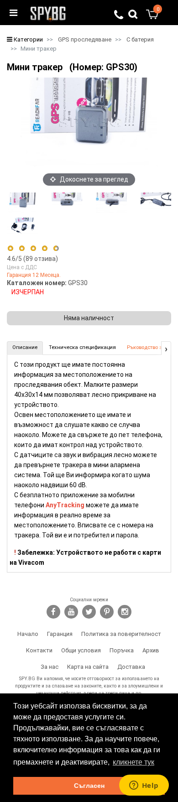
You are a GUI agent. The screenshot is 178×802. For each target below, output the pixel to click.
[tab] (25, 348)
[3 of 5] (33, 248)
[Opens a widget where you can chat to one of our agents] (144, 786)
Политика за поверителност (121, 633)
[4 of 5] (44, 248)
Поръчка (122, 650)
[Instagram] (124, 612)
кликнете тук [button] (133, 762)
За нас (49, 666)
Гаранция (60, 633)
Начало (27, 633)
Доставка (131, 666)
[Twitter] (89, 612)
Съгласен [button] (89, 785)
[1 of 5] (10, 248)
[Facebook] (53, 612)
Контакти (39, 650)
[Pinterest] (107, 612)
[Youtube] (71, 612)
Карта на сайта (88, 666)
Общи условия (81, 650)
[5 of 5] (56, 248)
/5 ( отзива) (32, 258)
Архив (150, 650)
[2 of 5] (21, 248)
